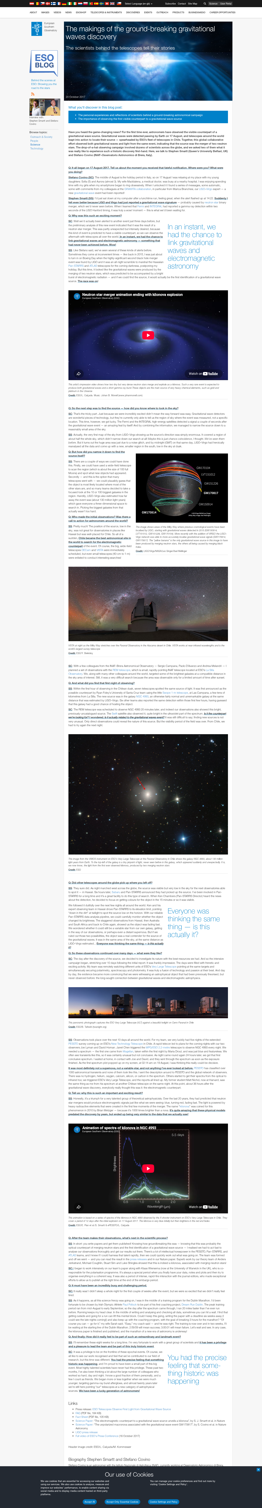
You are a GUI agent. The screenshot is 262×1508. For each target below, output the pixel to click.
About (33, 12)
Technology (36, 148)
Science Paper (84, 1420)
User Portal (226, 3)
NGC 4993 (142, 696)
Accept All (89, 1501)
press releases (138, 1259)
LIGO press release (87, 1432)
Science (213, 3)
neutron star (211, 202)
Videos (57, 12)
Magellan (128, 1051)
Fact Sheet (82, 1417)
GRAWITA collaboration (137, 189)
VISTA (100, 550)
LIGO (202, 189)
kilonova (184, 1106)
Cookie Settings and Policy (164, 1501)
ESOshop (81, 12)
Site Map (192, 3)
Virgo (209, 189)
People (34, 140)
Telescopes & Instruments (106, 12)
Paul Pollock (130, 1304)
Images (45, 12)
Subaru (116, 892)
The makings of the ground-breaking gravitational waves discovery (140, 32)
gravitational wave (84, 193)
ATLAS (93, 265)
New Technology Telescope (127, 1043)
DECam (86, 550)
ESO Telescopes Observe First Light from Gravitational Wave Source (132, 1409)
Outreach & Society (41, 137)
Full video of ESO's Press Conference (97, 1436)
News (68, 12)
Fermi (140, 206)
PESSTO (73, 1043)
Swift (114, 713)
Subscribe (170, 3)
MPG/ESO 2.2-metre (158, 1047)
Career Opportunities (222, 12)
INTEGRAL (156, 206)
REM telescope (121, 670)
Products (178, 12)
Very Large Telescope (164, 966)
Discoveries (133, 12)
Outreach (162, 12)
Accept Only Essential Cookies (122, 1501)
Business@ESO (197, 12)
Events (148, 12)
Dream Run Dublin (192, 1304)
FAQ (78, 1413)
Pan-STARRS (76, 265)
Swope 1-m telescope (175, 692)
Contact (182, 3)
